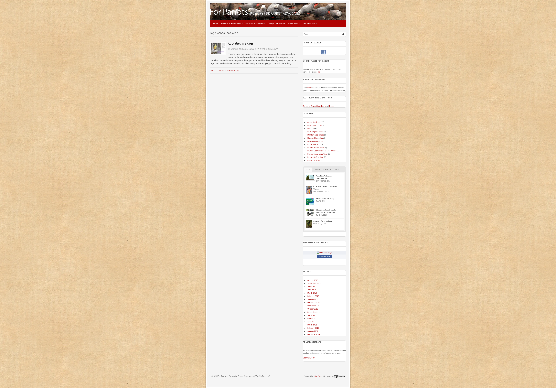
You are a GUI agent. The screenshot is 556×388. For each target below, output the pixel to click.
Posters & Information (230, 23)
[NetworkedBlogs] (324, 253)
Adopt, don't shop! (314, 122)
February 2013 (313, 296)
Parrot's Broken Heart (268, 49)
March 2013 (312, 293)
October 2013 (312, 280)
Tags (336, 170)
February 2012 (313, 328)
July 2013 (311, 287)
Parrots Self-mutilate (315, 157)
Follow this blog (324, 256)
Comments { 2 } (232, 71)
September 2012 (314, 312)
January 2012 (312, 331)
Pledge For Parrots (276, 23)
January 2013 (312, 299)
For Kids (310, 129)
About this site (308, 23)
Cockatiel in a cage (240, 43)
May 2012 (311, 318)
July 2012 (311, 315)
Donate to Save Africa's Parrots (315, 106)
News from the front (254, 23)
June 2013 (311, 290)
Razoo (331, 106)
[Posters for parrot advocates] (255, 14)
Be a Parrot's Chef (314, 125)
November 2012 (313, 306)
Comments (327, 170)
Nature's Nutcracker (315, 138)
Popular (316, 170)
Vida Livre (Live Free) (325, 198)
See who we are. (309, 358)
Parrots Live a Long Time (317, 154)
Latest (308, 170)
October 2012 (312, 309)
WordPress (317, 376)
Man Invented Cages (315, 135)
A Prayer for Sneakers (322, 221)
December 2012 (313, 303)
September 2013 (314, 283)
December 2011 (313, 334)
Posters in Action (313, 160)
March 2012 (312, 325)
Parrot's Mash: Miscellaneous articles (321, 151)
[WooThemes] (339, 376)
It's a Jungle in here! (315, 132)
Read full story (217, 71)
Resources (292, 23)
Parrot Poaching (313, 144)
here (319, 72)
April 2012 (311, 322)
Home (215, 23)
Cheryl (233, 49)
